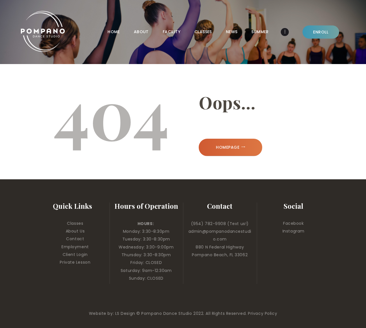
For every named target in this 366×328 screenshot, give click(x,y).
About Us (75, 231)
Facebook (293, 223)
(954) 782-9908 (209, 223)
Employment (75, 247)
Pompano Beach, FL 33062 (220, 255)
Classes (75, 223)
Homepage (227, 147)
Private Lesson (75, 262)
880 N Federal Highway (220, 247)
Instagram (294, 231)
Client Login (75, 254)
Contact (75, 239)
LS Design (125, 313)
